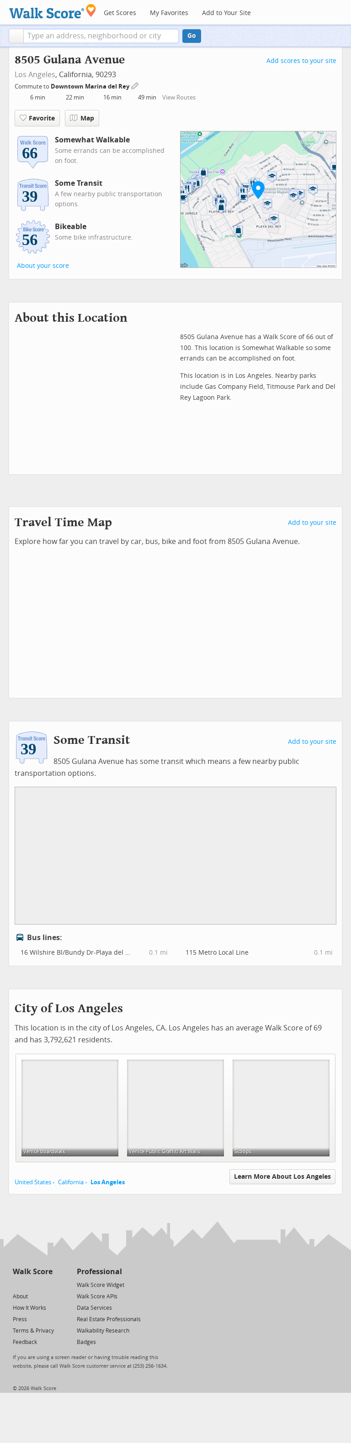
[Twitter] (18, 1284)
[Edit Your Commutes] (135, 85)
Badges (86, 1342)
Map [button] (87, 118)
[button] (16, 36)
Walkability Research (103, 1331)
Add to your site (312, 523)
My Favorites (169, 13)
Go (191, 36)
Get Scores (120, 13)
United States (33, 1182)
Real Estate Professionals (109, 1319)
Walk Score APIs (97, 1296)
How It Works (29, 1308)
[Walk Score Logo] (52, 11)
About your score (43, 266)
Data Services (94, 1308)
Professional (99, 1271)
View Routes (179, 97)
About (20, 1296)
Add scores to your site (301, 61)
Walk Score (33, 1271)
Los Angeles (35, 74)
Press (20, 1319)
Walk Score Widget (100, 1285)
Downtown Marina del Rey (91, 86)
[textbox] (101, 36)
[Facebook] (32, 1284)
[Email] (46, 1284)
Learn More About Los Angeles (282, 1177)
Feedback (25, 1342)
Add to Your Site (226, 13)
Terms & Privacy (33, 1331)
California (71, 1182)
